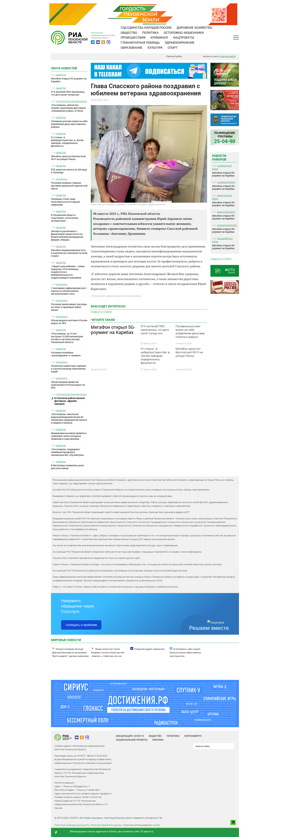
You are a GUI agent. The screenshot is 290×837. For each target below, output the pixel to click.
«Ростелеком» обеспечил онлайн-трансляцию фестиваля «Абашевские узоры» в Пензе (68, 108)
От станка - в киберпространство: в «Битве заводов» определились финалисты (67, 141)
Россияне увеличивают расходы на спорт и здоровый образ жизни (69, 307)
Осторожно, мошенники (184, 33)
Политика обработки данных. (106, 825)
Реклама (157, 739)
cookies (156, 825)
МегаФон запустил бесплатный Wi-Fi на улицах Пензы (68, 158)
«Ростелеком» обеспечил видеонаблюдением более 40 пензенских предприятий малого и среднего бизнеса (69, 418)
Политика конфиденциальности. (72, 825)
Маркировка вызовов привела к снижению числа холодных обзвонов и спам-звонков (68, 436)
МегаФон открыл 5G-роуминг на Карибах (68, 80)
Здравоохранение (180, 42)
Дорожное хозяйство (194, 28)
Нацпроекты (183, 37)
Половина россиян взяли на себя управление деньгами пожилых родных (69, 124)
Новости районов (219, 157)
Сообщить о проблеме (81, 625)
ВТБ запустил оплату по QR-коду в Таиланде (69, 171)
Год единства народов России (146, 28)
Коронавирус (193, 735)
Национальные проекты (131, 739)
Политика (150, 33)
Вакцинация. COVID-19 (130, 735)
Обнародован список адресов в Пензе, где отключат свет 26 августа (111, 831)
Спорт (173, 48)
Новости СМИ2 (101, 312)
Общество (129, 33)
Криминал (159, 37)
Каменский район (226, 182)
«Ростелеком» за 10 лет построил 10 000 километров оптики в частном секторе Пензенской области (67, 338)
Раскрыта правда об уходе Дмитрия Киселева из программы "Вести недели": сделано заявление (70, 652)
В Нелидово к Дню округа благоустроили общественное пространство (185, 652)
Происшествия (133, 37)
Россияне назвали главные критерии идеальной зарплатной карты (69, 185)
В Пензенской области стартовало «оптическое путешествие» (64, 218)
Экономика (61, 179)
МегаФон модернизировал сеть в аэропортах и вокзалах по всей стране (69, 253)
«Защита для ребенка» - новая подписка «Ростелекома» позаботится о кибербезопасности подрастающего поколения (68, 272)
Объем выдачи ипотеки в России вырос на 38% (69, 322)
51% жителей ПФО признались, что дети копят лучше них (68, 93)
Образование (131, 48)
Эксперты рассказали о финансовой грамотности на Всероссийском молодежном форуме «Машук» (67, 235)
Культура (155, 48)
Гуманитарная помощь (140, 42)
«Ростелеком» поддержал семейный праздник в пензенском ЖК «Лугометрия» (67, 452)
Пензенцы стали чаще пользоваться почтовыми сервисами (65, 201)
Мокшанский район (227, 225)
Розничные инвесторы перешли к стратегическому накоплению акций (68, 368)
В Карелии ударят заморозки (149, 649)
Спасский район (174, 56)
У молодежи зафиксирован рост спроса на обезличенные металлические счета (69, 291)
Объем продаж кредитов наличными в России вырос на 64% (68, 384)
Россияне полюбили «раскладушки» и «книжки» (66, 354)
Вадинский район (226, 212)
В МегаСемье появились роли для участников (67, 467)
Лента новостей (64, 68)
